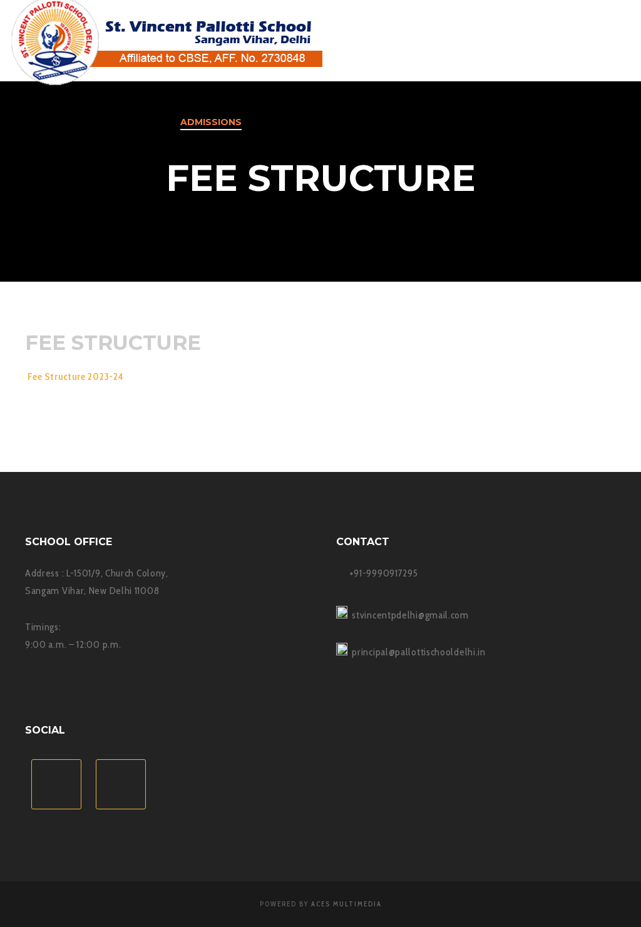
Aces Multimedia (346, 903)
